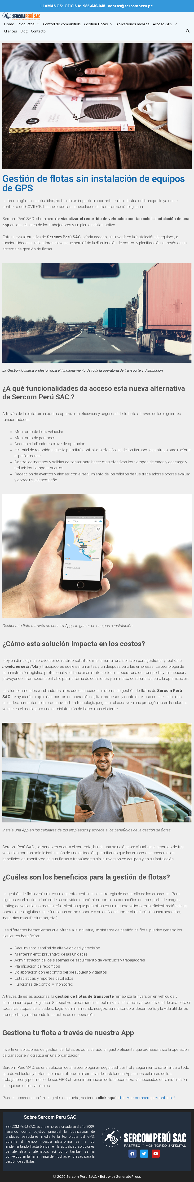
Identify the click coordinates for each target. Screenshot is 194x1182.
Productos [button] (26, 24)
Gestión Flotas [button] (96, 24)
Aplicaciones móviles (133, 24)
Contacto (38, 31)
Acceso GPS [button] (162, 24)
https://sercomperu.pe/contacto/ (145, 1097)
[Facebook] (132, 1154)
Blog (24, 31)
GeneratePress (128, 1176)
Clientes (10, 31)
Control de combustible (62, 24)
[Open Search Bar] (188, 31)
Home (9, 24)
